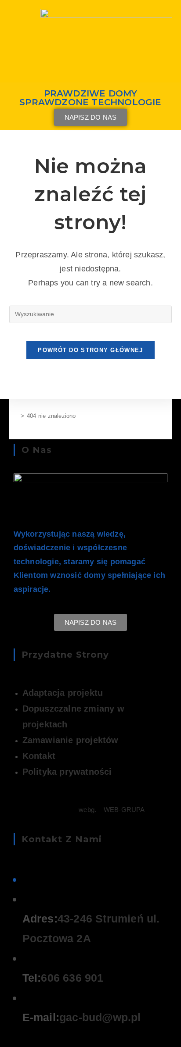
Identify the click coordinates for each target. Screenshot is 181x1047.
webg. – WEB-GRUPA (112, 809)
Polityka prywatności (67, 771)
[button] (91, 59)
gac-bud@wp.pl (100, 1017)
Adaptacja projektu (62, 693)
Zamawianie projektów (70, 740)
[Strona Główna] (16, 416)
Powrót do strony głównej (90, 350)
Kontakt (38, 756)
